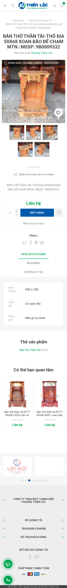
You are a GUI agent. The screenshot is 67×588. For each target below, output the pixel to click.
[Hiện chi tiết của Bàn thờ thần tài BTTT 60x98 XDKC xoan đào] (49, 392)
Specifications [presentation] (33, 254)
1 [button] (20, 480)
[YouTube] (37, 557)
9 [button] (44, 480)
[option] (17, 466)
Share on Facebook (31, 243)
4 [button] (29, 480)
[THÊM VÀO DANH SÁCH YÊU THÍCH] (59, 213)
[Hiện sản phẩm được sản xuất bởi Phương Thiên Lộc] (17, 466)
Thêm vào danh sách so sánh (36, 174)
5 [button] (32, 480)
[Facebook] (30, 557)
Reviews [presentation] (33, 263)
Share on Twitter (25, 243)
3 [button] (25, 480)
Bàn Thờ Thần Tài (29, 350)
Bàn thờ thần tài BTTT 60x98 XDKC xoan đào (50, 413)
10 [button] (47, 480)
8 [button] (41, 480)
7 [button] (38, 480)
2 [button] (23, 480)
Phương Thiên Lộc (42, 53)
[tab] (33, 254)
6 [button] (35, 480)
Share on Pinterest (36, 243)
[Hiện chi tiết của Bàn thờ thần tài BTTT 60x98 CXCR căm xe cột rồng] (17, 392)
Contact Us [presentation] (33, 272)
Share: (33, 235)
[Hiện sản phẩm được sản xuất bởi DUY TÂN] (49, 466)
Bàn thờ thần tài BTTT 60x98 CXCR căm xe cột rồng (17, 415)
